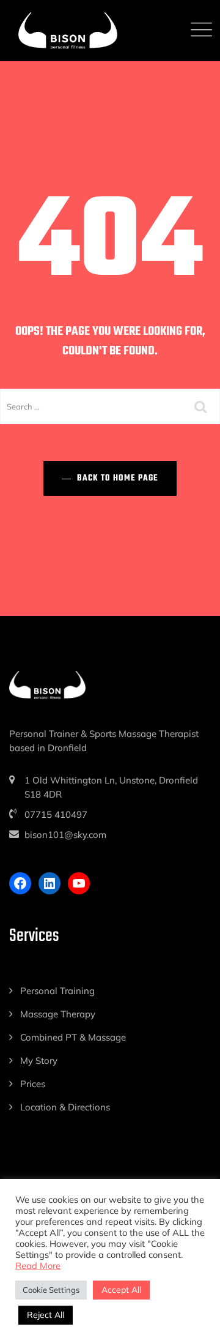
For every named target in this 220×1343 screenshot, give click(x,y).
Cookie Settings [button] (51, 1290)
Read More (38, 1265)
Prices (32, 1084)
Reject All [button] (45, 1314)
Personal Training (57, 991)
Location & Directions (65, 1107)
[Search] (201, 406)
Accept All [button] (121, 1289)
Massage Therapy (57, 1014)
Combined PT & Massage (73, 1037)
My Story (38, 1060)
